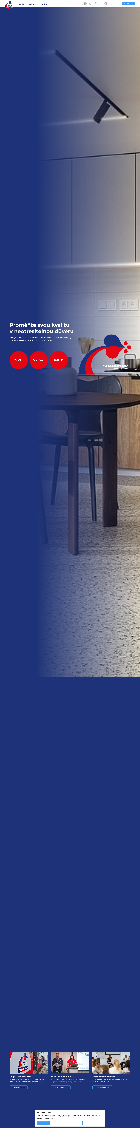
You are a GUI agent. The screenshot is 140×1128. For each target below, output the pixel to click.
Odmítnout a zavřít (73, 1123)
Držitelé (58, 360)
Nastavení (57, 1123)
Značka (18, 360)
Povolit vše (43, 1123)
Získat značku (128, 3)
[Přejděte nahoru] (137, 1125)
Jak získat (39, 360)
